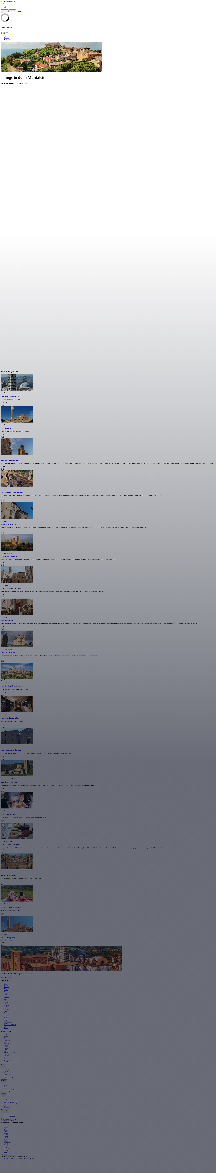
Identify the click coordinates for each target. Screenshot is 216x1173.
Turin (5, 991)
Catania (6, 1008)
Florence (6, 987)
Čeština (6, 1130)
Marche (6, 1057)
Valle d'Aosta (7, 1060)
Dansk (6, 1131)
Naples (6, 990)
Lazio (5, 1034)
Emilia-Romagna (8, 1043)
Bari (5, 1026)
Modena (6, 1017)
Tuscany (6, 1037)
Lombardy (7, 1040)
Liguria (6, 1046)
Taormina (6, 1012)
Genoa (6, 996)
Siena (5, 999)
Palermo (6, 994)
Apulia (6, 1048)
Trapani (6, 1028)
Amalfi (6, 1023)
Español (6, 1136)
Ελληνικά (6, 1134)
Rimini (6, 1015)
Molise (6, 1058)
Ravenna (6, 1000)
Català (5, 1128)
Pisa (5, 1003)
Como (5, 1011)
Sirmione (6, 1005)
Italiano (6, 1141)
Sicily (5, 1042)
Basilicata (6, 1054)
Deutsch (6, 1133)
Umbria (6, 1049)
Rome (5, 984)
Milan (5, 988)
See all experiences (6, 977)
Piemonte (6, 1045)
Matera (6, 1019)
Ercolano (6, 1020)
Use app (3, 33)
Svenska (6, 1150)
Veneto (6, 1036)
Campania (6, 1039)
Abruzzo (6, 1055)
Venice (6, 985)
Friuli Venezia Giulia (9, 1061)
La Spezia (6, 1009)
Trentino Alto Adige (9, 1052)
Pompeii (6, 1002)
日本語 (6, 1144)
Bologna (6, 997)
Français (6, 1137)
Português (6, 1145)
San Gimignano (8, 1022)
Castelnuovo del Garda (10, 1025)
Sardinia (6, 1051)
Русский (6, 1149)
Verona (6, 993)
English (6, 1127)
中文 (5, 1152)
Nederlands (7, 1142)
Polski (5, 1147)
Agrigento (6, 1014)
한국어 (6, 1139)
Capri (5, 1006)
